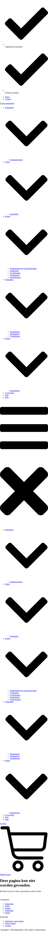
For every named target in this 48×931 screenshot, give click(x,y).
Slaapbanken (15, 391)
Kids (7, 397)
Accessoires (9, 393)
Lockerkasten (15, 273)
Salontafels (14, 214)
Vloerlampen (15, 336)
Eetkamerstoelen (16, 160)
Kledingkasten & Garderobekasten (23, 268)
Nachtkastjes (15, 275)
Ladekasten (14, 271)
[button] (24, 463)
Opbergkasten (15, 277)
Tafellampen (14, 334)
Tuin (6, 395)
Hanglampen (15, 332)
